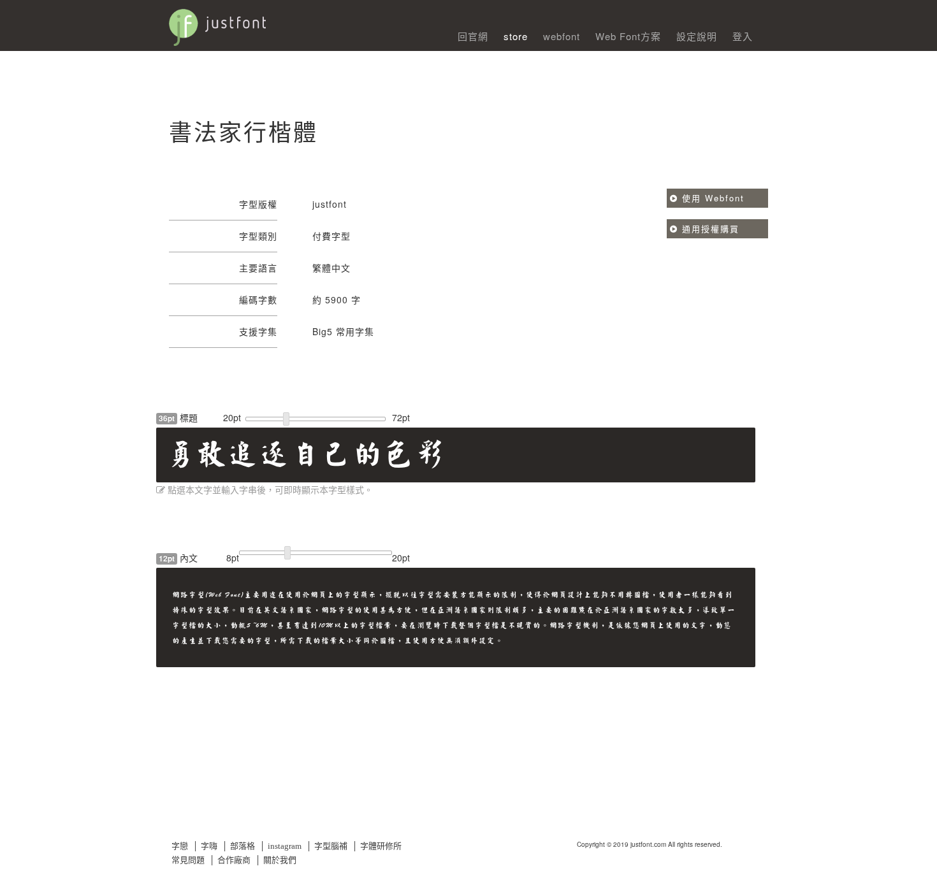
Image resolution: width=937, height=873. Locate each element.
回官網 (473, 36)
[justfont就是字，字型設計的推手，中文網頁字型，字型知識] (290, 21)
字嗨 (209, 846)
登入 (742, 36)
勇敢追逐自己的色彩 (305, 454)
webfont (561, 36)
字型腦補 (330, 846)
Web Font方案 (628, 36)
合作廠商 (234, 860)
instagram (284, 846)
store (516, 36)
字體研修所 (381, 846)
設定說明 (696, 36)
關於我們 (279, 860)
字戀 (179, 846)
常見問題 (188, 860)
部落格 (242, 846)
